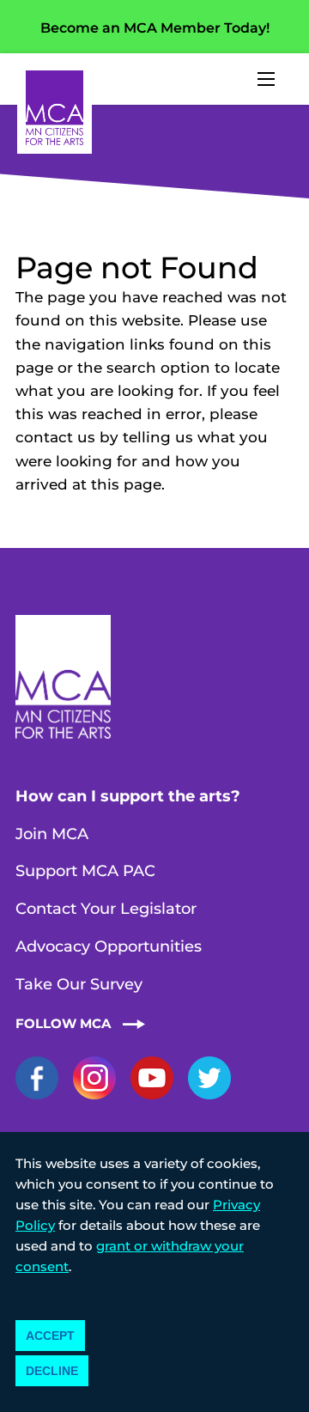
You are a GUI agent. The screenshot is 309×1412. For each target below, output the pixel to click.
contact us (55, 437)
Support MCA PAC (85, 870)
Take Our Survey (78, 984)
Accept (50, 1335)
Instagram (94, 1077)
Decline (52, 1371)
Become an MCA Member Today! (155, 28)
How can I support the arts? (127, 796)
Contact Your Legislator (106, 908)
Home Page (54, 107)
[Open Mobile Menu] (266, 79)
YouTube (151, 1077)
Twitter (209, 1077)
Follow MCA (63, 1023)
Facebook (36, 1077)
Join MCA (51, 834)
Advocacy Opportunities (108, 946)
